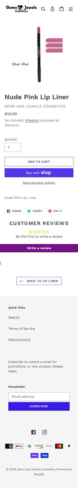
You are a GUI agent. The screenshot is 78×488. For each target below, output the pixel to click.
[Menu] (70, 8)
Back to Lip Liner (42, 281)
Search (14, 317)
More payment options (39, 182)
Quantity (11, 139)
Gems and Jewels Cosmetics (36, 469)
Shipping (31, 120)
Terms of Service (21, 329)
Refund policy (19, 340)
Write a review (39, 248)
